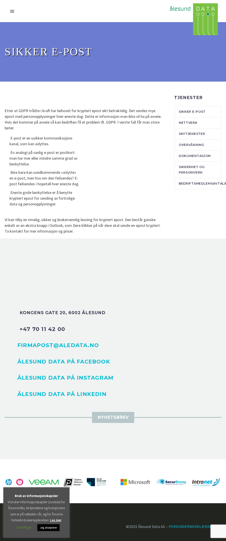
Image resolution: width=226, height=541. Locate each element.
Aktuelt (118, 42)
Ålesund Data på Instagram (65, 378)
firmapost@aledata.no (58, 345)
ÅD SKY (68, 42)
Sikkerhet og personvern (192, 169)
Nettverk (188, 123)
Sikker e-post (192, 112)
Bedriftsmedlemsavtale (200, 183)
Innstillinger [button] (24, 527)
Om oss (142, 42)
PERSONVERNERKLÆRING (191, 526)
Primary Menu (12, 11)
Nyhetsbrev (113, 417)
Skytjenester (192, 134)
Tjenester (42, 42)
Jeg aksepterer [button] (48, 528)
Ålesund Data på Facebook (63, 361)
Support (196, 42)
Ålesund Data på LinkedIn (62, 394)
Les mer (56, 520)
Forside (16, 42)
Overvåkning (191, 145)
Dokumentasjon (195, 156)
